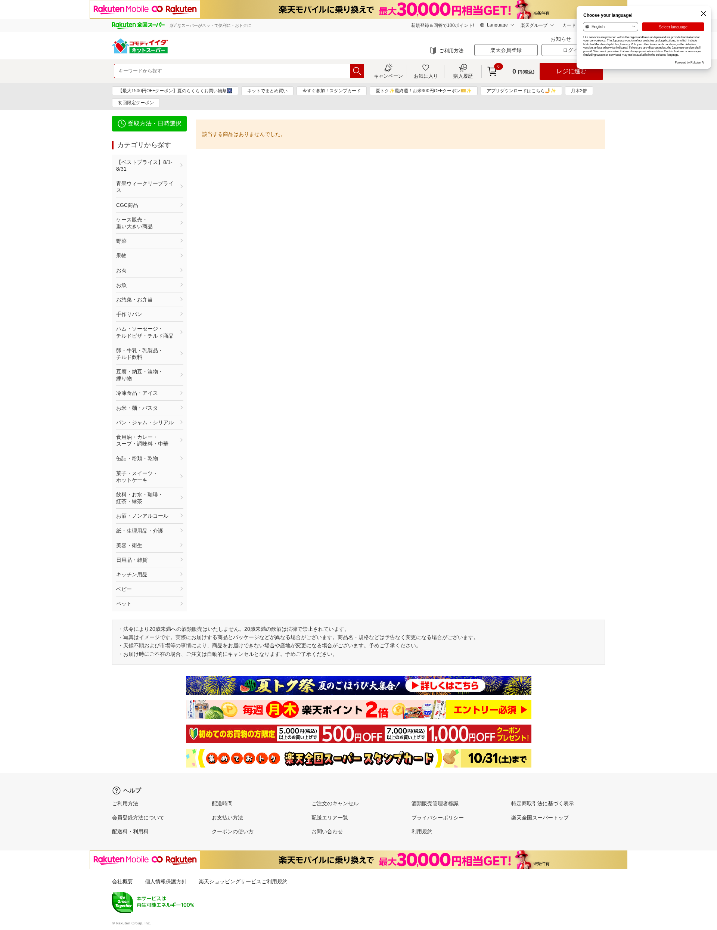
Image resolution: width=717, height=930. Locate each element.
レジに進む (571, 71)
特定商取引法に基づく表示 (542, 803)
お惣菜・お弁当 (134, 300)
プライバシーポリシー (438, 818)
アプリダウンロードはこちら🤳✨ (521, 90)
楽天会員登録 (506, 50)
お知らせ (560, 39)
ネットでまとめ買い (267, 90)
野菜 (121, 241)
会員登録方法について (138, 818)
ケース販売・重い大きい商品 (134, 223)
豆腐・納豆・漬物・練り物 (139, 375)
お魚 (121, 285)
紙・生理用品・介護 (139, 531)
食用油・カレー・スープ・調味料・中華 (142, 440)
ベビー (124, 589)
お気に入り (426, 75)
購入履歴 (463, 75)
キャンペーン (388, 75)
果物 (121, 255)
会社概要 (122, 881)
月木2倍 (579, 90)
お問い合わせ (327, 831)
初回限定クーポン (136, 102)
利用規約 (422, 831)
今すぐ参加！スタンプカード (331, 90)
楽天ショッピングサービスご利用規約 (243, 881)
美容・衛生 (129, 545)
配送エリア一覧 (329, 818)
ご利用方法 (451, 50)
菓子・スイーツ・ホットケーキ (137, 476)
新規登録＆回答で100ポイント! (442, 25)
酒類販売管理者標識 (435, 803)
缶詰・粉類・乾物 (137, 458)
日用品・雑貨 (132, 560)
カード (569, 25)
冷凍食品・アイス (137, 393)
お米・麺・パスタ (137, 408)
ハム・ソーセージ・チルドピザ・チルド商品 (145, 332)
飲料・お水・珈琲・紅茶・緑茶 (139, 498)
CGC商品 (127, 205)
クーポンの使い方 (233, 831)
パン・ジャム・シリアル (145, 422)
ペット (124, 604)
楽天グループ (534, 25)
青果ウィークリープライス (145, 186)
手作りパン (129, 314)
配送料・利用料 (130, 831)
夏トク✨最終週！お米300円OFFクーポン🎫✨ (424, 90)
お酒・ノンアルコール (142, 516)
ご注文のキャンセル (334, 803)
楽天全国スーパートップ (540, 818)
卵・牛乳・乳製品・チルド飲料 (139, 353)
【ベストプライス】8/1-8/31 (144, 165)
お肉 (121, 270)
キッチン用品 (132, 574)
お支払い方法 (227, 818)
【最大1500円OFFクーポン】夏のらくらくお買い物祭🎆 (175, 90)
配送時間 (222, 803)
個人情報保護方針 (166, 881)
